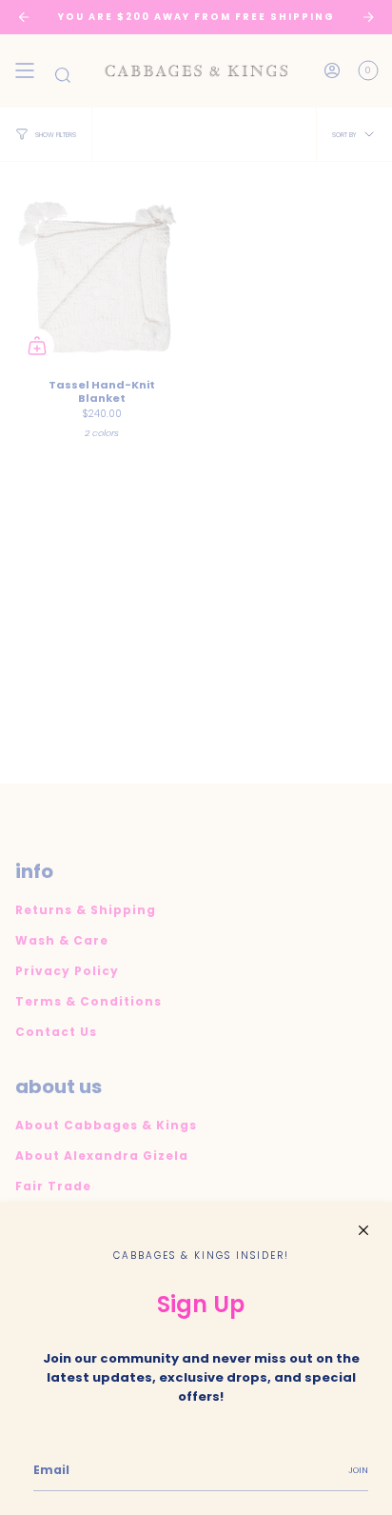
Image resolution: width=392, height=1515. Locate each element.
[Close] (363, 1230)
